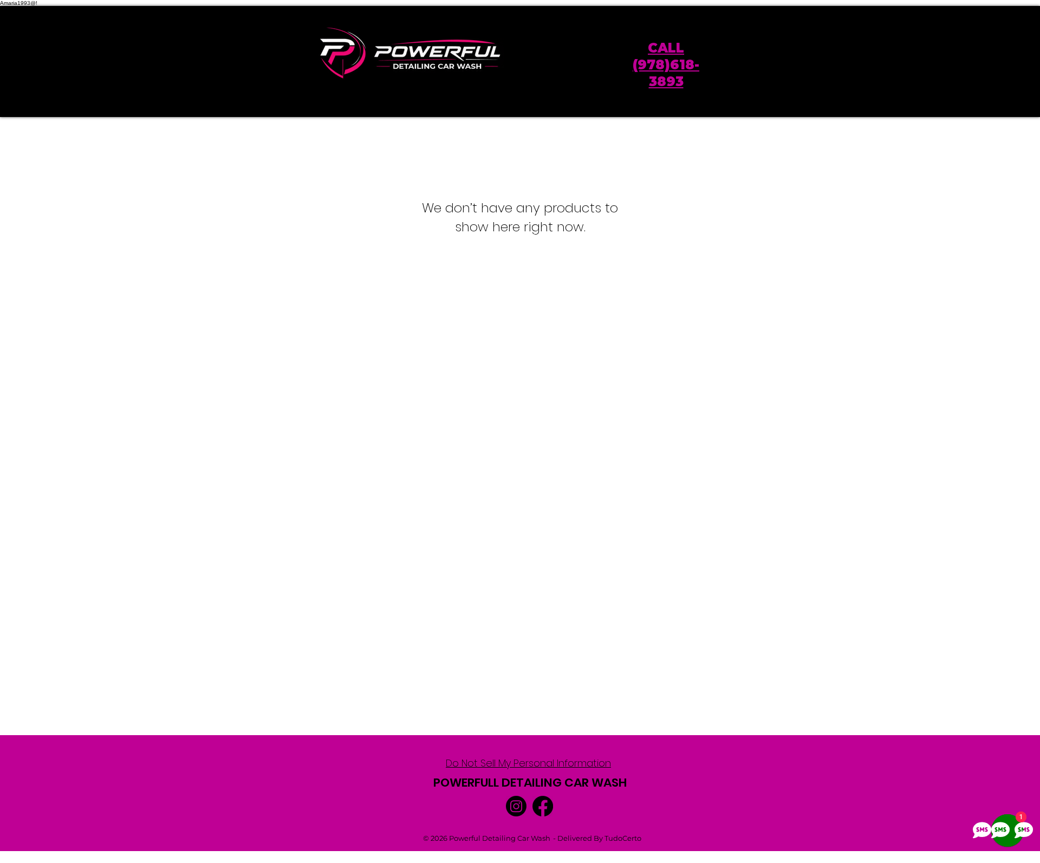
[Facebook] (542, 806)
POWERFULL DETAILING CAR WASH (530, 782)
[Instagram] (516, 806)
